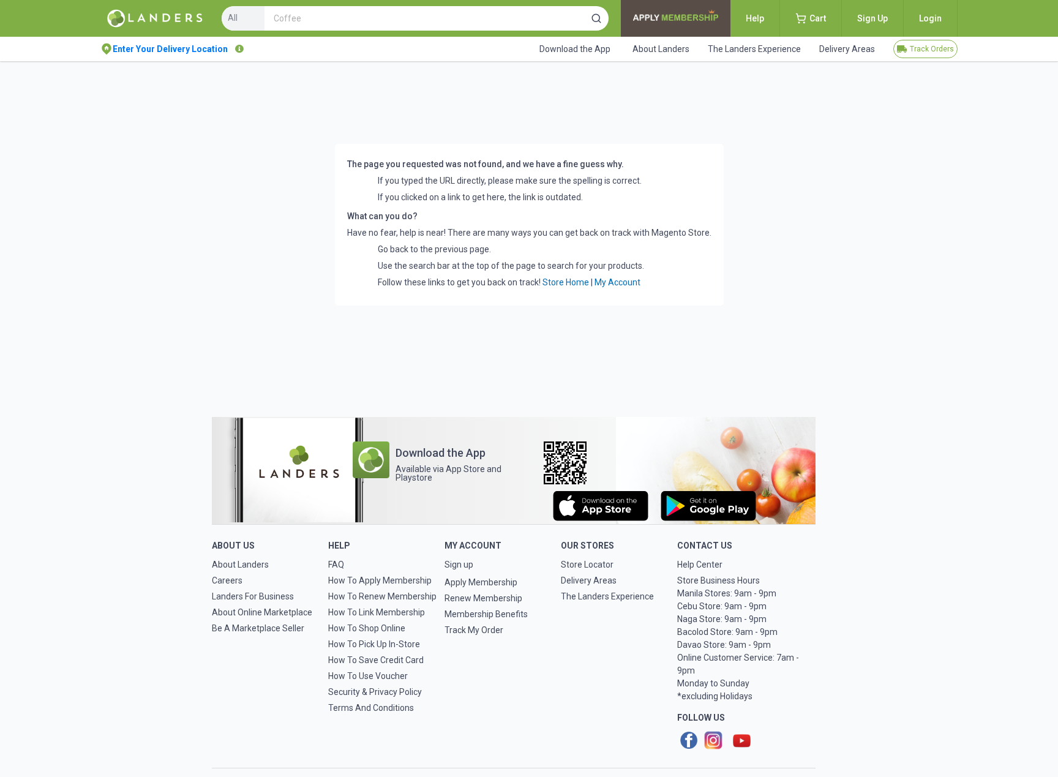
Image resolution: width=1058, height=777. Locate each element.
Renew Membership (483, 598)
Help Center (699, 564)
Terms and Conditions (371, 708)
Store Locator (587, 564)
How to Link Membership (376, 612)
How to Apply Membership (380, 580)
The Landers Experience (607, 596)
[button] (596, 18)
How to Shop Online (366, 628)
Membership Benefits (486, 614)
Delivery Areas (589, 580)
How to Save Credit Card (376, 660)
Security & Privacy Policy (375, 692)
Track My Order (474, 630)
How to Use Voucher (368, 676)
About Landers (240, 564)
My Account (617, 282)
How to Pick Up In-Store (374, 644)
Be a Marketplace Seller (258, 628)
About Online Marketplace (262, 612)
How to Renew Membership (382, 596)
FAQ (336, 564)
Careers (227, 580)
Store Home (565, 282)
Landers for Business (253, 596)
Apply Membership (481, 582)
